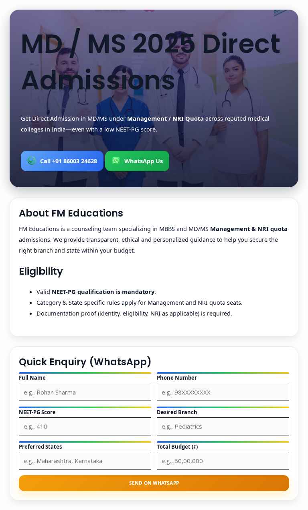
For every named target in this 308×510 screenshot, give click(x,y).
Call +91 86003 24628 (68, 161)
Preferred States (40, 446)
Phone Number (177, 377)
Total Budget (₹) (177, 446)
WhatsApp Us (143, 161)
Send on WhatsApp (154, 483)
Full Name (32, 377)
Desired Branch (177, 412)
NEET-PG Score (37, 412)
